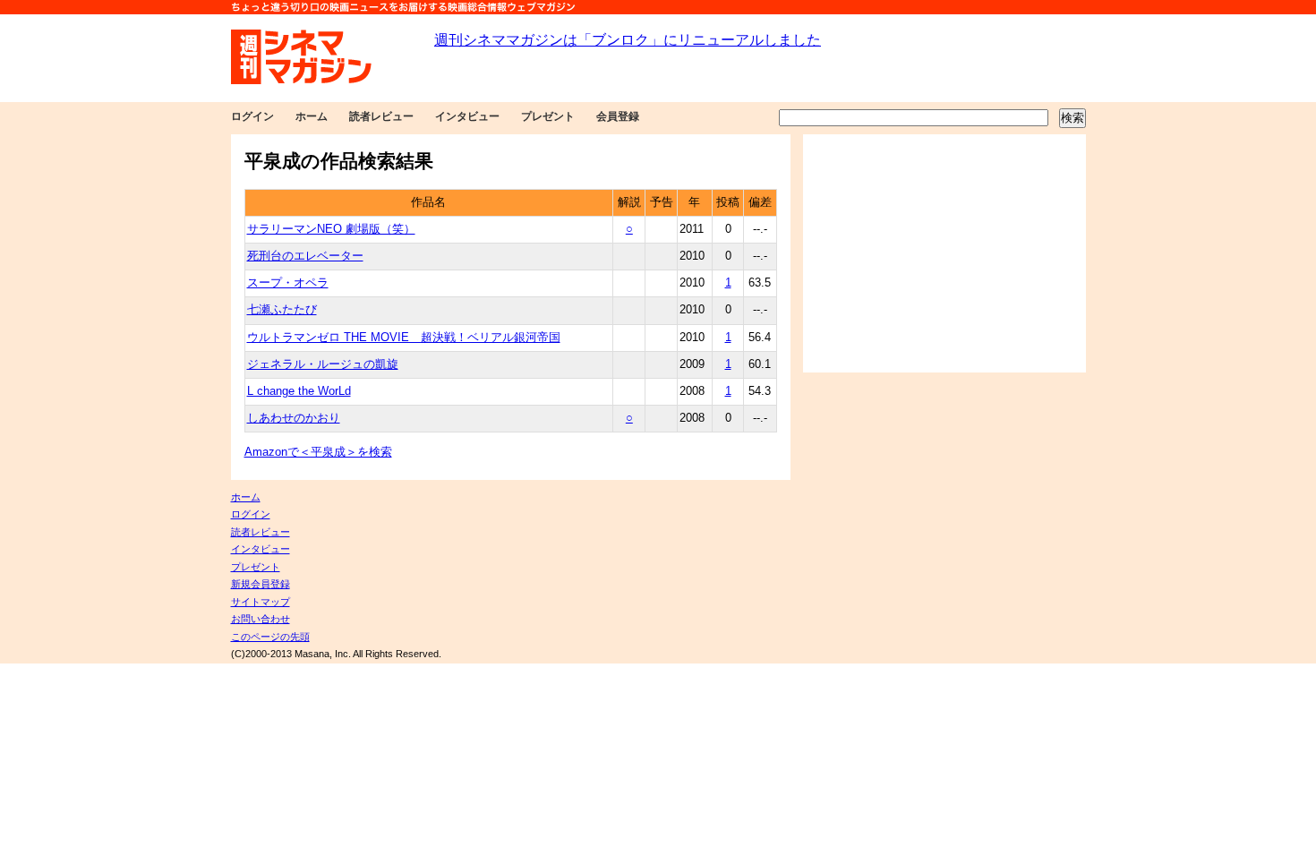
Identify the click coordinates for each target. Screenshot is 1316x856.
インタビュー (467, 116)
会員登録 (617, 116)
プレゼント (548, 116)
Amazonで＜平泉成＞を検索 (318, 452)
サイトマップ (260, 601)
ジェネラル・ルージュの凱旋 (322, 364)
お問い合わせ (260, 618)
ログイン (252, 116)
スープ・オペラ (288, 283)
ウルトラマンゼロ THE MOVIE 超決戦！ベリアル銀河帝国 (403, 337)
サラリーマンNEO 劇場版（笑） (331, 229)
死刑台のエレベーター (305, 256)
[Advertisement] (944, 253)
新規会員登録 (260, 583)
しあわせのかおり (293, 418)
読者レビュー (381, 116)
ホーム (311, 116)
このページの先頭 (270, 636)
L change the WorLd (299, 391)
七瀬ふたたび (282, 310)
